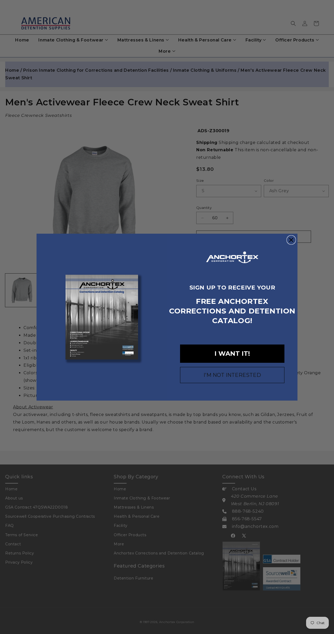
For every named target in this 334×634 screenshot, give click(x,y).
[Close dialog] (291, 240)
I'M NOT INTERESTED (232, 375)
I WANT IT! (232, 353)
